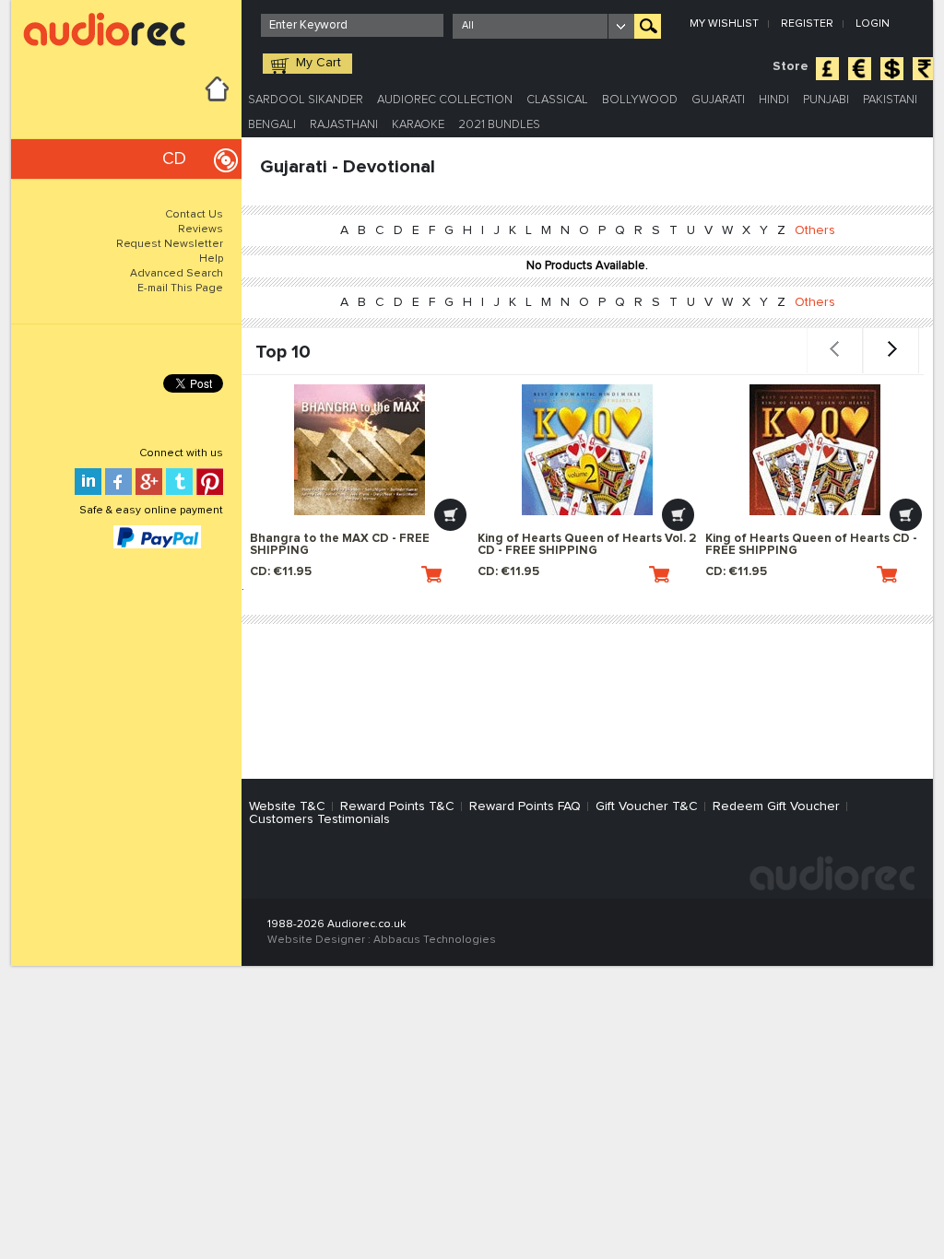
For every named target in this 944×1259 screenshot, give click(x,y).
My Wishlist (724, 23)
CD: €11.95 (281, 572)
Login (873, 23)
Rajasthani (344, 125)
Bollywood (640, 100)
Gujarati (718, 100)
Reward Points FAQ (525, 806)
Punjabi (826, 100)
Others (815, 230)
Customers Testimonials (319, 819)
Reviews (200, 229)
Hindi (774, 100)
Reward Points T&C (397, 806)
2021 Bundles (499, 125)
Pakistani (890, 100)
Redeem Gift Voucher (776, 806)
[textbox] (352, 25)
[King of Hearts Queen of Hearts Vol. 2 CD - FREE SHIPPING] (587, 449)
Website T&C (287, 806)
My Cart (318, 62)
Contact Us (194, 214)
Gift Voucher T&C (647, 806)
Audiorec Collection (445, 100)
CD (174, 159)
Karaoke (418, 125)
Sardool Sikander (305, 100)
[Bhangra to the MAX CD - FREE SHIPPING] (359, 449)
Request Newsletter (169, 244)
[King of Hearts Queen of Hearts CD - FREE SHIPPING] (815, 449)
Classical (557, 100)
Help (211, 259)
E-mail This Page (180, 288)
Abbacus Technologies (434, 940)
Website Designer (316, 940)
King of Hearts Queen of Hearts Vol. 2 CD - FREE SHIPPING (587, 545)
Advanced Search (176, 273)
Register (807, 23)
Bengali (272, 125)
